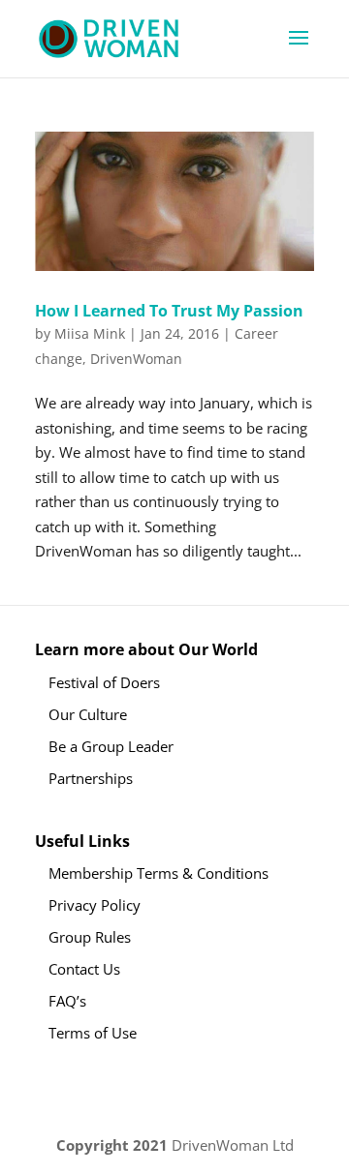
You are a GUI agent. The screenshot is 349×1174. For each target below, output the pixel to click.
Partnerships (90, 778)
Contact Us (84, 968)
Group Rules (89, 937)
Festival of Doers (104, 682)
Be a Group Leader (111, 746)
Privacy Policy (94, 905)
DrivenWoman (136, 358)
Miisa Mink (89, 333)
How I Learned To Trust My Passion (169, 310)
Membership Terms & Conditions (158, 873)
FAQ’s (67, 1000)
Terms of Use (92, 1032)
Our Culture (87, 714)
